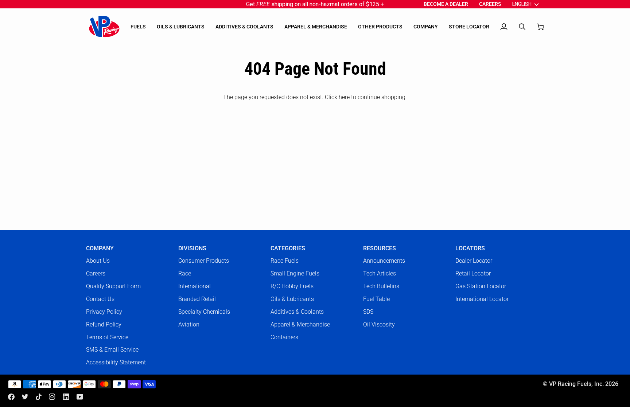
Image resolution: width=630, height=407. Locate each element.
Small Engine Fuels (295, 273)
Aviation (188, 324)
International (194, 286)
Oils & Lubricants (292, 299)
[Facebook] (11, 397)
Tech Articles (379, 273)
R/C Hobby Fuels (292, 286)
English (522, 4)
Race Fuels (285, 260)
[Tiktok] (39, 397)
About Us (98, 260)
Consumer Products (203, 260)
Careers (95, 273)
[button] (138, 26)
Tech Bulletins (381, 286)
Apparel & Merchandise (300, 324)
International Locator (482, 299)
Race (184, 273)
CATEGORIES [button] (288, 248)
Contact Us (100, 299)
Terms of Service (107, 337)
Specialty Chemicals (204, 311)
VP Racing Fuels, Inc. (576, 384)
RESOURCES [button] (379, 248)
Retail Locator (473, 273)
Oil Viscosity (379, 324)
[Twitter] (25, 397)
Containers (284, 337)
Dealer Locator (473, 260)
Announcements (384, 260)
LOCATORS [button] (470, 248)
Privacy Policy (104, 311)
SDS (368, 311)
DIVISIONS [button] (192, 248)
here (344, 97)
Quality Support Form (113, 286)
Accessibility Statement (116, 362)
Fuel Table (376, 299)
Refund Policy (103, 324)
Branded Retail (197, 299)
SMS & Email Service (112, 349)
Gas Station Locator (480, 286)
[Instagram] (52, 397)
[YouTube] (80, 397)
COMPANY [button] (100, 248)
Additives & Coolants (297, 311)
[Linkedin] (66, 397)
